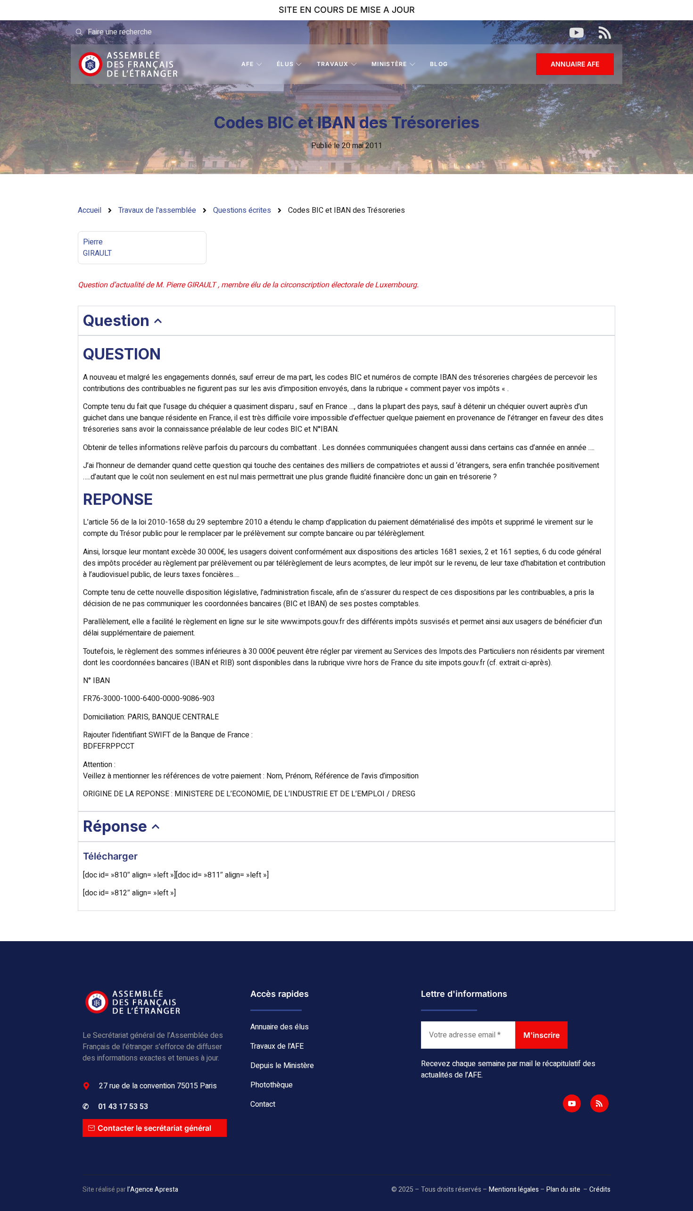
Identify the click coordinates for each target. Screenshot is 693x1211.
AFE (247, 63)
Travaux (333, 63)
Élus (285, 63)
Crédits (599, 1189)
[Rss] (599, 1103)
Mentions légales (514, 1189)
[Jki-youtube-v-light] (572, 1103)
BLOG (439, 63)
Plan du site (563, 1189)
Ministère (389, 63)
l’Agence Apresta (152, 1189)
